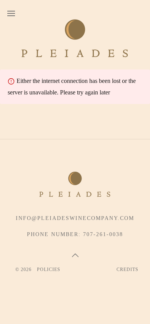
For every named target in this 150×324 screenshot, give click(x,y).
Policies (48, 269)
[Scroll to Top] (75, 255)
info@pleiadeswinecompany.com (75, 218)
